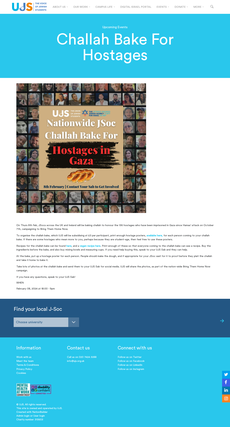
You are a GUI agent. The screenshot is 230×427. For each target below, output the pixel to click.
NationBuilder (40, 412)
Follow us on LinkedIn (130, 365)
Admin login (22, 416)
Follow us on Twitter (130, 357)
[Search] (211, 7)
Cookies (21, 373)
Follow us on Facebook (131, 361)
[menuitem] (60, 7)
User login (39, 416)
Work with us (23, 357)
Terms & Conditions (27, 365)
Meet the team (25, 361)
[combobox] (46, 322)
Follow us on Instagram (131, 369)
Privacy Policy (24, 369)
